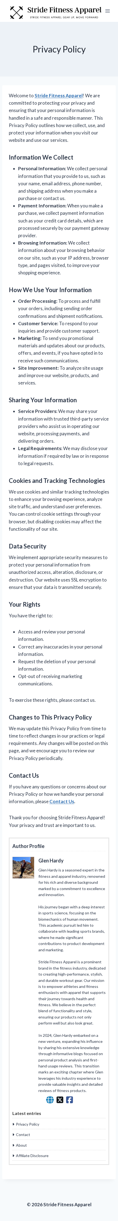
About (21, 1145)
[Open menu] (108, 11)
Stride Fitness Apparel (59, 95)
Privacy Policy (27, 1124)
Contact (23, 1134)
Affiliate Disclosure (32, 1155)
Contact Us (61, 801)
